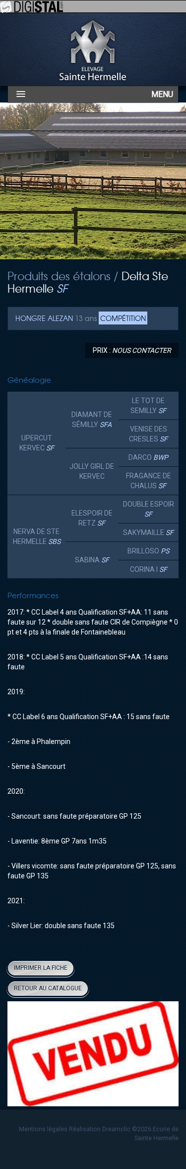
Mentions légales (43, 1129)
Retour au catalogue (48, 988)
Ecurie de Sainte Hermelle (93, 49)
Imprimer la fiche (40, 967)
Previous (22, 1055)
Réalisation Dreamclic (99, 1129)
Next (164, 1055)
